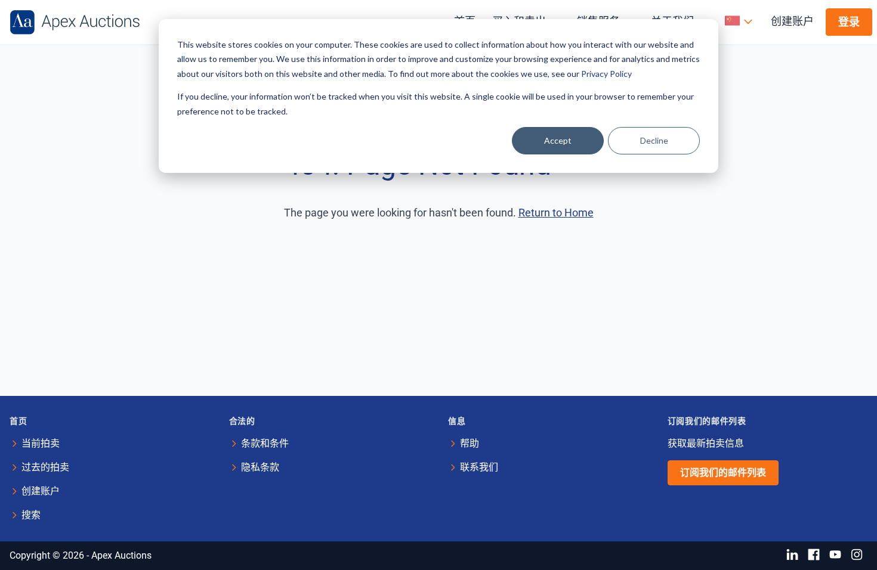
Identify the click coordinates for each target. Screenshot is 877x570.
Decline (654, 140)
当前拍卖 (40, 443)
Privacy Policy (606, 74)
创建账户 (792, 21)
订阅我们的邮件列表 (723, 472)
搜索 (31, 515)
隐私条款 (260, 467)
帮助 (469, 443)
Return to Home (556, 212)
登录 (849, 22)
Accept (558, 140)
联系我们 (479, 467)
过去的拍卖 (45, 467)
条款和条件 (265, 443)
